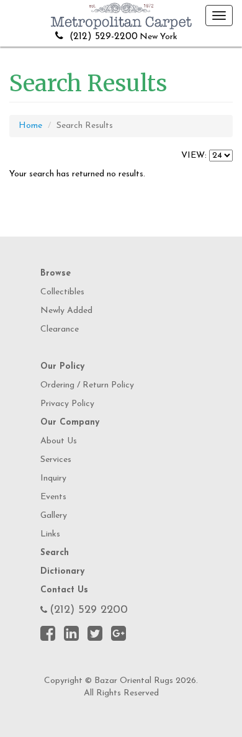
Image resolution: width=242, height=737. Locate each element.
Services (55, 459)
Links (50, 534)
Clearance (59, 329)
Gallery (53, 515)
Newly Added (66, 310)
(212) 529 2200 (89, 610)
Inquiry (53, 478)
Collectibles (62, 292)
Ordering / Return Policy (87, 385)
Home (30, 125)
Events (53, 497)
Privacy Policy (67, 404)
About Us (58, 441)
